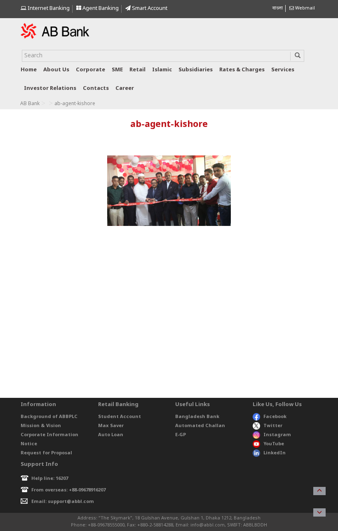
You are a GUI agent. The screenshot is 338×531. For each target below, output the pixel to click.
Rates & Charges (242, 69)
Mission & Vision (41, 426)
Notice (29, 444)
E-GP (180, 435)
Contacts (96, 88)
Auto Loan (110, 435)
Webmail (304, 8)
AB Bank (30, 104)
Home (29, 69)
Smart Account (149, 8)
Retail (137, 69)
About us (56, 69)
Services (282, 69)
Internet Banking (48, 8)
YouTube (273, 444)
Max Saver (111, 426)
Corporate (90, 69)
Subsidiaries (195, 69)
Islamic (162, 69)
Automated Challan (200, 426)
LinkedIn (274, 453)
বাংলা (277, 8)
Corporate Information (49, 435)
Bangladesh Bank (197, 417)
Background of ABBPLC (49, 417)
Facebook (274, 417)
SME (117, 69)
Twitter (272, 426)
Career (124, 88)
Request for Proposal (46, 453)
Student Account (119, 417)
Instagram (277, 435)
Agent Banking (100, 8)
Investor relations (50, 88)
